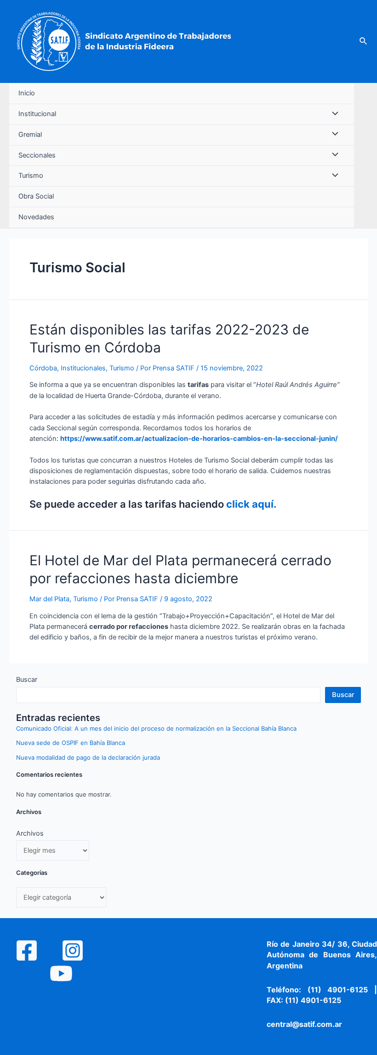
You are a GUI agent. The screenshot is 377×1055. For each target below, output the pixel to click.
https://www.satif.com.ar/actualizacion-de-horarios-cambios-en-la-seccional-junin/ (199, 438)
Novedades (36, 217)
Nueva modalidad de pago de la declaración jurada (88, 757)
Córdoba (43, 368)
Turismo (30, 175)
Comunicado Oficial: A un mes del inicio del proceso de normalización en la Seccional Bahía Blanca (156, 728)
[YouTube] (61, 973)
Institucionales (83, 368)
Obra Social (36, 196)
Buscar (26, 679)
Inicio (26, 93)
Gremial (30, 134)
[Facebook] (26, 950)
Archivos (30, 833)
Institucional (37, 114)
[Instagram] (72, 950)
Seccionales (37, 155)
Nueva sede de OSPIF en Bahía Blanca (70, 742)
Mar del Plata (49, 599)
